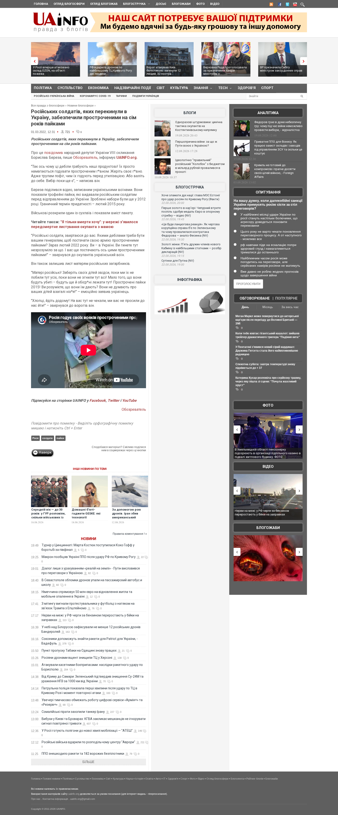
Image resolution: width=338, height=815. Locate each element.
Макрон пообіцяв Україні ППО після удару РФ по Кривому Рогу (89, 557)
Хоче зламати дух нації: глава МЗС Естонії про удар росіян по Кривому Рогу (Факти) (190, 197)
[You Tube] (294, 5)
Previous (33, 61)
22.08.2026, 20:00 (172, 203)
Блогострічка (133, 4)
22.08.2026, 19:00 (172, 264)
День (245, 307)
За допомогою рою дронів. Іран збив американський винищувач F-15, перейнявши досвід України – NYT (127, 519)
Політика (43, 88)
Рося (35, 438)
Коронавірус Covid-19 (95, 96)
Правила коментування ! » (130, 533)
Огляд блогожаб (103, 4)
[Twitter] (286, 5)
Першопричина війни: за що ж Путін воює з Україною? (196, 143)
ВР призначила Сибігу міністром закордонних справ (281, 69)
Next (304, 61)
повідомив (54, 152)
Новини (88, 539)
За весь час (290, 307)
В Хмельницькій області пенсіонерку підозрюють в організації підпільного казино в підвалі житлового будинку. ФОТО (268, 453)
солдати (47, 438)
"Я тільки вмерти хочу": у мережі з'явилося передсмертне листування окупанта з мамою (84, 224)
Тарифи (121, 96)
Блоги (189, 113)
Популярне (286, 298)
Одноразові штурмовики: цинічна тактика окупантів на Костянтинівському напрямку (198, 126)
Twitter (114, 400)
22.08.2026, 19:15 (172, 255)
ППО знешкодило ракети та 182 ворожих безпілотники (83, 753)
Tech (221, 89)
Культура (179, 88)
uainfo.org (73, 793)
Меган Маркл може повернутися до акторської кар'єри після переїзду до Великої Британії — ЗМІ (267, 320)
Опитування (268, 192)
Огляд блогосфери (69, 4)
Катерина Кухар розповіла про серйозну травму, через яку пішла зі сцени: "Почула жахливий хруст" (268, 381)
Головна (41, 4)
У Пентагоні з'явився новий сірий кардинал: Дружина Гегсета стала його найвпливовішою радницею (266, 350)
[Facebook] (278, 5)
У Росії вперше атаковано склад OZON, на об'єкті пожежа (51, 70)
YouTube (129, 400)
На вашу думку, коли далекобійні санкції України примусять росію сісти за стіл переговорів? (268, 204)
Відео (214, 4)
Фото (200, 4)
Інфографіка (189, 279)
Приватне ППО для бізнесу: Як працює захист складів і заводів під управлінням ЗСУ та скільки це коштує (278, 147)
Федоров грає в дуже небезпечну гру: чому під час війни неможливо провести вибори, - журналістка (278, 126)
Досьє (161, 4)
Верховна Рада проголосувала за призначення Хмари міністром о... (225, 70)
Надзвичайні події (132, 88)
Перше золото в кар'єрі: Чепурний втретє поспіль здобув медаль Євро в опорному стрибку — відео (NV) (191, 211)
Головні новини (51, 778)
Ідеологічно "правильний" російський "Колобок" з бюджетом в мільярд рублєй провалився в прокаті (200, 165)
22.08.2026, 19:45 (172, 219)
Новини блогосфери (80, 105)
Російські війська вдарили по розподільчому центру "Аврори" (88, 742)
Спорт (267, 88)
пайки (60, 438)
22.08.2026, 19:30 (172, 239)
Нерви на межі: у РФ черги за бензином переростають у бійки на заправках (262, 512)
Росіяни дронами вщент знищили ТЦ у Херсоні (77, 657)
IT (164, 778)
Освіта (149, 778)
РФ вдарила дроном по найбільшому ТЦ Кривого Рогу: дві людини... (111, 70)
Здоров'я (247, 88)
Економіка (98, 88)
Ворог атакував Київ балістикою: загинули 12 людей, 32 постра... (163, 70)
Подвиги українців (145, 96)
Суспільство (70, 88)
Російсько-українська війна (54, 96)
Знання (199, 89)
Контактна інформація (55, 799)
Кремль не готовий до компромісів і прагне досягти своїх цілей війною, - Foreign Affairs (274, 171)
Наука (129, 778)
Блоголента (237, 778)
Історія (139, 778)
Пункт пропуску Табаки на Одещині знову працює (79, 650)
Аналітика (268, 113)
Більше (89, 762)
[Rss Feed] (270, 5)
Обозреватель (85, 157)
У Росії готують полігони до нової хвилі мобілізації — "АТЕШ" (87, 730)
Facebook (97, 400)
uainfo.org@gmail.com (82, 799)
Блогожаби (181, 4)
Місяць (267, 307)
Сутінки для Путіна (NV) (177, 260)
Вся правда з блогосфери (47, 105)
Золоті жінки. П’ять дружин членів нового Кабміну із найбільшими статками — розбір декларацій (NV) (191, 248)
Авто (158, 778)
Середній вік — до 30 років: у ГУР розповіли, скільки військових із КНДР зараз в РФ (48, 515)
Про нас (35, 799)
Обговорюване (255, 298)
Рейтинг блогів (254, 778)
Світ (161, 88)
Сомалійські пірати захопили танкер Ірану (73, 712)
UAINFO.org (126, 157)
